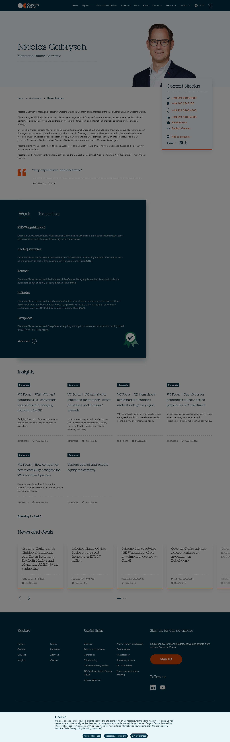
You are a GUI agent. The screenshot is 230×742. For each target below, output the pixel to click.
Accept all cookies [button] (92, 736)
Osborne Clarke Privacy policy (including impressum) (78, 728)
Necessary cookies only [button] (115, 736)
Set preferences (139, 736)
